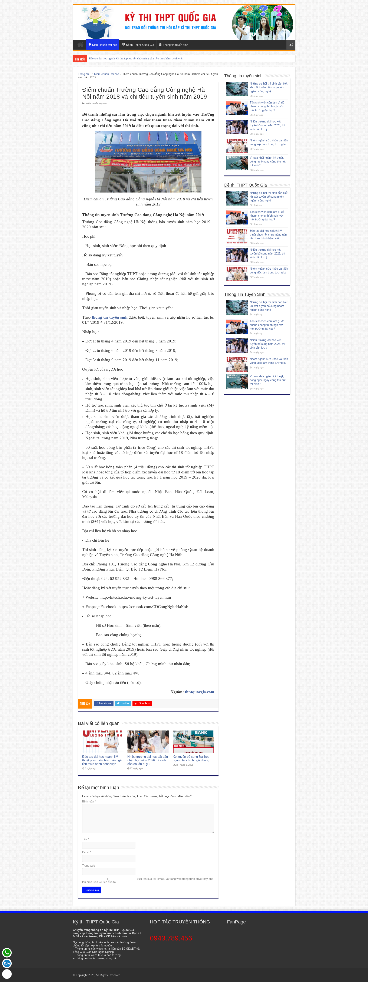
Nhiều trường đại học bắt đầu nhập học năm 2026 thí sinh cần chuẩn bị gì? (147, 760)
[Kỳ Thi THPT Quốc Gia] (80, 44)
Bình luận (89, 801)
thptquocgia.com (199, 692)
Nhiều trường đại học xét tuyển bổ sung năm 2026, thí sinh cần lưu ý (128, 58)
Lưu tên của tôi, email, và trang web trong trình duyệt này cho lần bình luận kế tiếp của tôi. (147, 880)
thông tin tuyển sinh (109, 317)
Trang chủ (84, 74)
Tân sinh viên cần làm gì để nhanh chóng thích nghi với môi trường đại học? (267, 106)
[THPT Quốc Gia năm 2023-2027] (184, 22)
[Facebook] (7, 974)
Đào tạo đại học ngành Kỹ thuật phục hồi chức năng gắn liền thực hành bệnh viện (102, 760)
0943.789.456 (171, 938)
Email (86, 852)
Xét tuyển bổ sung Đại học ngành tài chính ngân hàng (191, 758)
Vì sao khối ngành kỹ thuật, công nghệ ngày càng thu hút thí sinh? (268, 161)
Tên (85, 839)
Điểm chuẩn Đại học (106, 74)
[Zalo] (7, 963)
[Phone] (7, 953)
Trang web (88, 865)
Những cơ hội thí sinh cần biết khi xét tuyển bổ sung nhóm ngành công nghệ (269, 87)
